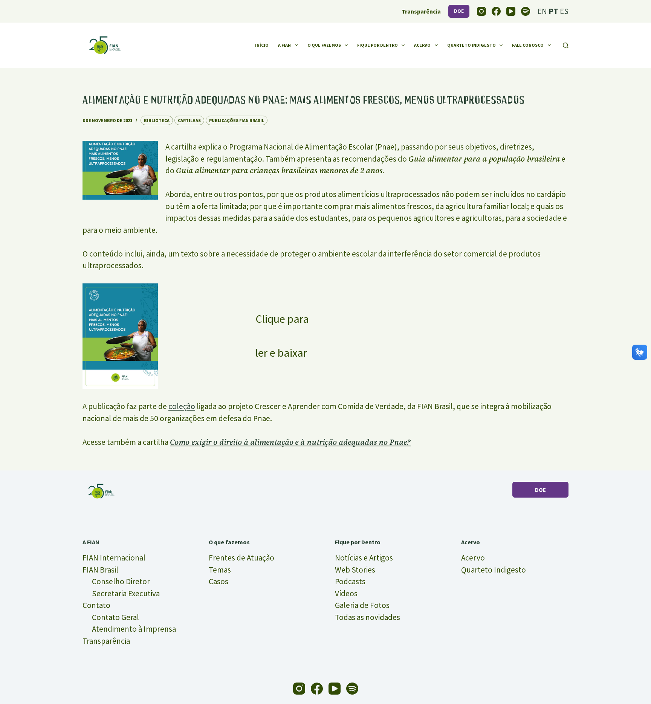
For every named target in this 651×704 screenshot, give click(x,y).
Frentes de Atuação (241, 558)
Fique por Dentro (377, 45)
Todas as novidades (367, 617)
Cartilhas (189, 120)
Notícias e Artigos (364, 558)
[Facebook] (496, 11)
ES (564, 11)
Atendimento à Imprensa (134, 629)
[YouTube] (510, 11)
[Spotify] (525, 11)
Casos (218, 581)
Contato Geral (115, 617)
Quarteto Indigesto (471, 45)
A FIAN (284, 45)
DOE (459, 11)
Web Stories (355, 570)
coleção (181, 406)
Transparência (106, 641)
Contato (96, 605)
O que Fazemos (324, 45)
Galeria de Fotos (362, 605)
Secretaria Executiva (126, 593)
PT (553, 11)
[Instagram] (481, 11)
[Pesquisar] (565, 45)
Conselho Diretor (121, 581)
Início (262, 45)
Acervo (422, 45)
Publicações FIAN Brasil (236, 120)
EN (542, 11)
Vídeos (346, 593)
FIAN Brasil (100, 570)
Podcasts (350, 581)
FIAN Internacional (114, 558)
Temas (220, 570)
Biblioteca (157, 120)
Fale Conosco (528, 45)
